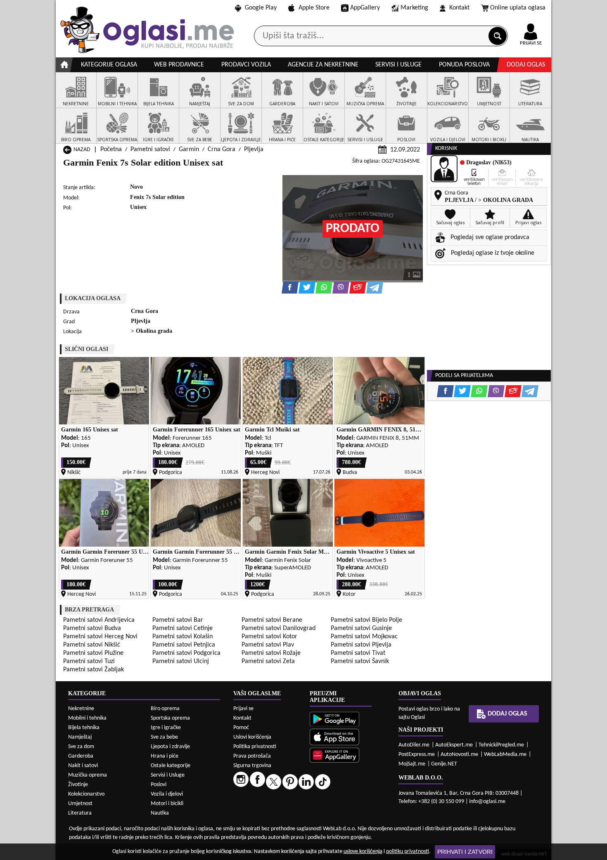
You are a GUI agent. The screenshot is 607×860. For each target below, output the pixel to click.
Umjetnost (80, 804)
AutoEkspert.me (454, 745)
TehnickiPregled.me (501, 745)
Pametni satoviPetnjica (183, 645)
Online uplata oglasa (517, 8)
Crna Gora (221, 149)
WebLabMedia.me (505, 754)
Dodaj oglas (526, 65)
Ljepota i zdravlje (170, 747)
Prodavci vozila (246, 65)
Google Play (261, 8)
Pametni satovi (150, 149)
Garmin (189, 149)
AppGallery (365, 8)
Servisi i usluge (398, 65)
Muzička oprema (87, 775)
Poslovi (158, 785)
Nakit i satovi (83, 766)
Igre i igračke (166, 728)
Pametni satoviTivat (358, 653)
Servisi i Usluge (168, 775)
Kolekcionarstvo (86, 794)
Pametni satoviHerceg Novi (100, 636)
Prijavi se (243, 709)
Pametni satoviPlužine (93, 653)
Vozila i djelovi (167, 794)
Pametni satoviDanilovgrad (278, 628)
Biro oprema (165, 709)
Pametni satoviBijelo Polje (366, 620)
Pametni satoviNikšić (91, 645)
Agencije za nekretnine (323, 65)
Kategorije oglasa (109, 65)
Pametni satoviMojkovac (364, 636)
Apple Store (314, 8)
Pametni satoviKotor (269, 636)
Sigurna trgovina (252, 766)
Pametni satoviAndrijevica (99, 620)
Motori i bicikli (167, 804)
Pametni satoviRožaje (271, 653)
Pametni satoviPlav (268, 645)
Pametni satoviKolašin (182, 636)
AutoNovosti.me (459, 754)
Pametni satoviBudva (92, 628)
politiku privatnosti (407, 851)
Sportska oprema (170, 718)
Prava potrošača (252, 756)
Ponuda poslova (464, 65)
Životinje (78, 785)
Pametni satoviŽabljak (93, 669)
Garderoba (80, 756)
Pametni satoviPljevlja (361, 645)
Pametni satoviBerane (272, 620)
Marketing (414, 8)
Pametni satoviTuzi (89, 661)
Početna (111, 149)
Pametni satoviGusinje (361, 628)
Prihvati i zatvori (465, 851)
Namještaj (80, 737)
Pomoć (241, 728)
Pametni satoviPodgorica (186, 653)
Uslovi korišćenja (252, 737)
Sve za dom (81, 747)
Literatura (80, 813)
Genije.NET (444, 764)
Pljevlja (253, 149)
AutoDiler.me (413, 745)
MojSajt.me (411, 764)
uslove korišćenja (363, 851)
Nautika (160, 813)
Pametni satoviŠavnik (360, 661)
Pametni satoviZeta (268, 661)
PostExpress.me (416, 754)
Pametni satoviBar (177, 620)
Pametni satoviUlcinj (180, 661)
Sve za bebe (164, 737)
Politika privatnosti (254, 747)
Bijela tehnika (84, 728)
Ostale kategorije (170, 766)
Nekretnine (81, 709)
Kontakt (459, 8)
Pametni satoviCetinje (182, 628)
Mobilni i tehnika (87, 718)
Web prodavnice (179, 65)
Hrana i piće (164, 756)
